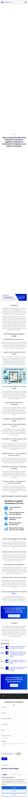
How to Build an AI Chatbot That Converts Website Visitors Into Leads (18, 662)
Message (3, 741)
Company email (4, 724)
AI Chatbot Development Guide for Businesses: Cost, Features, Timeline (18, 669)
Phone (2, 729)
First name (3, 707)
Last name (3, 712)
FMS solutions (14, 318)
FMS (14, 134)
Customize (14, 791)
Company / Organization (6, 718)
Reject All (14, 795)
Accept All (14, 787)
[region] (14, 786)
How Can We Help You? (6, 735)
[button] (25, 2)
